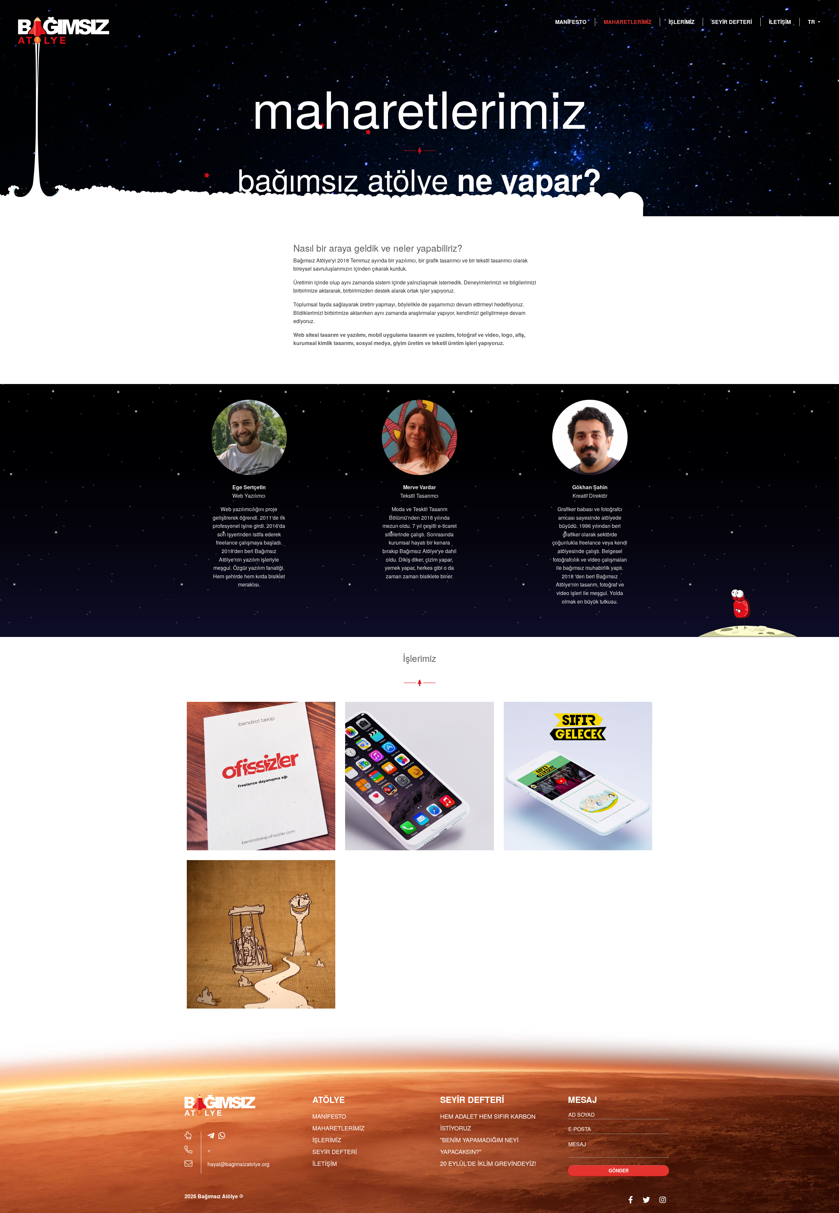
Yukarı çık (818, 1188)
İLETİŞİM (780, 22)
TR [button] (812, 22)
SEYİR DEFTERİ (732, 22)
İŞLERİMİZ (681, 22)
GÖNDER (619, 1170)
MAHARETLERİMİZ (628, 22)
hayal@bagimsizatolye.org (238, 1164)
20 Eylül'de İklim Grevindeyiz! (488, 1163)
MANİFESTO (570, 22)
